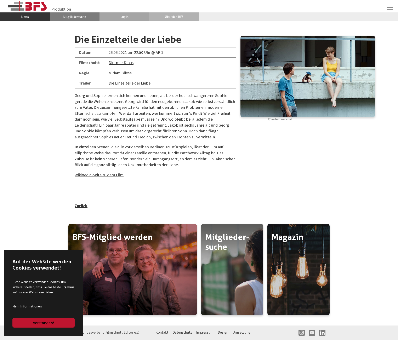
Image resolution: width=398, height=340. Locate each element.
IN (301, 333)
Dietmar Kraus (121, 62)
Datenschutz (182, 332)
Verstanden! (43, 322)
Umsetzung (241, 332)
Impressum (205, 332)
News (25, 17)
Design (223, 332)
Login (124, 17)
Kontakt (161, 332)
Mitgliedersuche (74, 17)
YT (312, 333)
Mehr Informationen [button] (27, 306)
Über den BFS (174, 17)
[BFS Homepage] (27, 6)
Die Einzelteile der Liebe (129, 83)
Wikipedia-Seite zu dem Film (99, 174)
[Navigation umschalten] (390, 7)
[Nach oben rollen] (387, 329)
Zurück (81, 205)
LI (322, 333)
